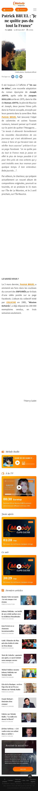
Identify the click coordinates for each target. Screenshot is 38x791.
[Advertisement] (19, 249)
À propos (5, 780)
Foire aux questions (18, 780)
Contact (10, 780)
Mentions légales (33, 780)
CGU (23, 780)
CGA (27, 780)
